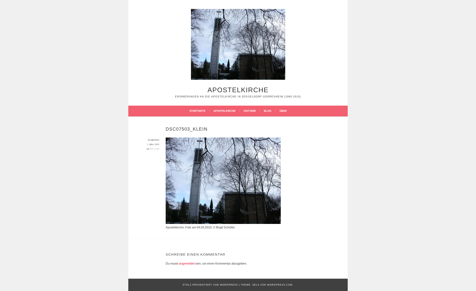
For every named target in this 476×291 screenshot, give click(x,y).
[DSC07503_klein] (223, 222)
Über (283, 110)
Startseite (197, 110)
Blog (267, 110)
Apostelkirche (238, 90)
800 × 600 (154, 148)
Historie (250, 110)
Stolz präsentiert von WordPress (210, 285)
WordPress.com (279, 285)
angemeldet (186, 263)
